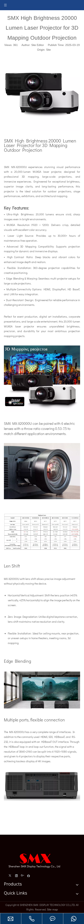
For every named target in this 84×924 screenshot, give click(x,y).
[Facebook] (28, 875)
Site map (52, 909)
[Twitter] (10, 875)
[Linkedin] (16, 875)
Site (48, 49)
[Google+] (22, 875)
